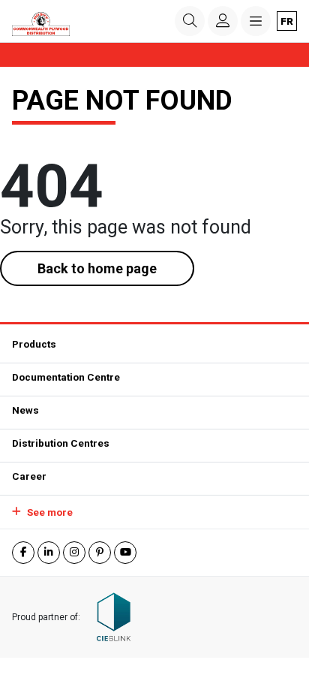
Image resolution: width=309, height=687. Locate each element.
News (25, 410)
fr (286, 21)
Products (34, 344)
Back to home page (97, 268)
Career (29, 476)
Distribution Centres (61, 443)
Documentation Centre (66, 377)
